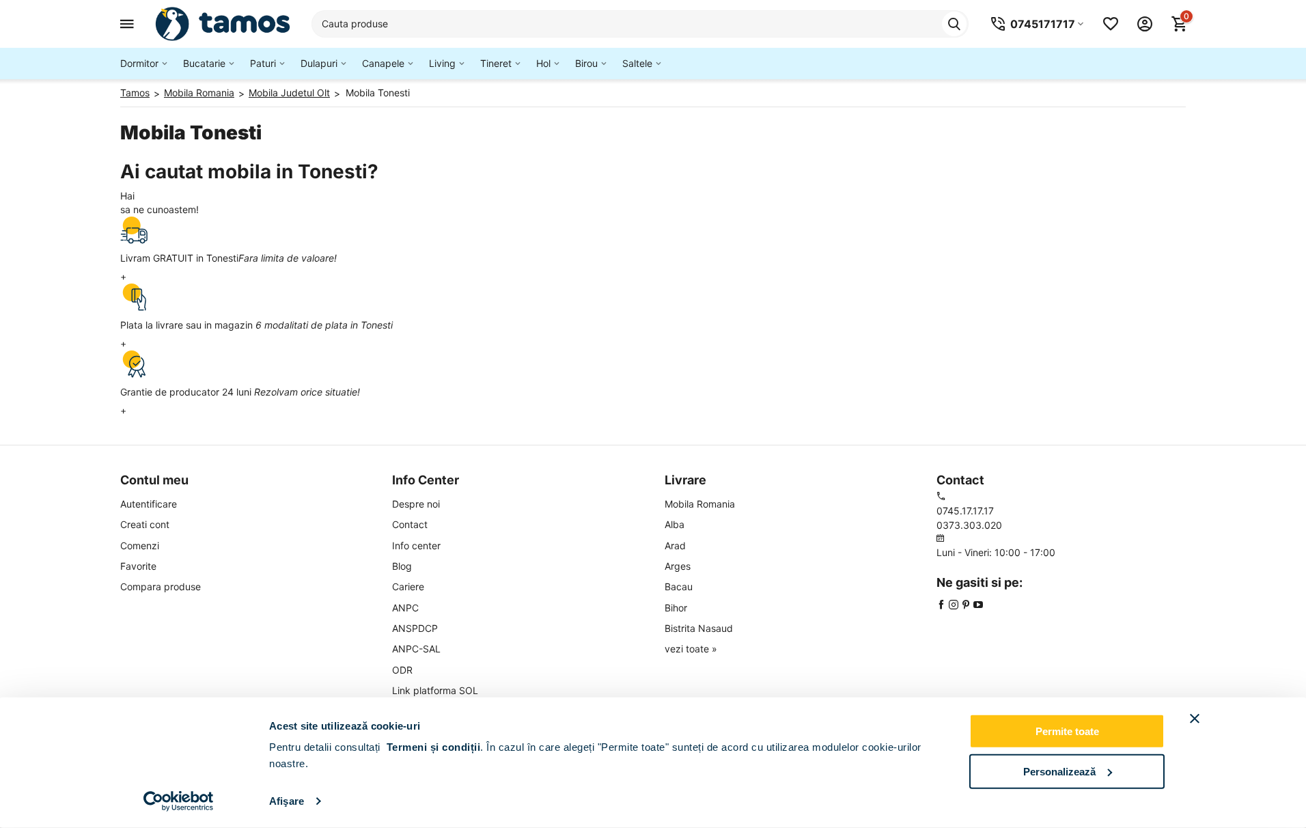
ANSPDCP (415, 628)
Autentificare (148, 504)
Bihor (676, 607)
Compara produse (160, 586)
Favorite (138, 566)
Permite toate (1067, 731)
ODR (402, 670)
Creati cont (144, 524)
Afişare (286, 801)
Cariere (408, 586)
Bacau (679, 586)
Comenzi (139, 545)
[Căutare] (954, 24)
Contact (410, 524)
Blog (402, 566)
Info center (416, 545)
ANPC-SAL (416, 648)
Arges (678, 566)
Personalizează (1059, 771)
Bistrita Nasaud (699, 628)
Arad (675, 545)
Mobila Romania (700, 504)
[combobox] (640, 24)
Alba (674, 524)
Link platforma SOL (435, 690)
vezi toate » (691, 648)
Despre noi (416, 504)
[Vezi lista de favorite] (1110, 24)
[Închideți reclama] (1194, 718)
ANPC (405, 607)
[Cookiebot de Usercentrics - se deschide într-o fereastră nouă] (178, 801)
